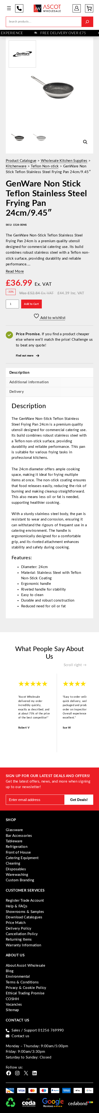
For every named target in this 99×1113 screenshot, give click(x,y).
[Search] (87, 22)
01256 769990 (19, 8)
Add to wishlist (52, 318)
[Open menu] (9, 8)
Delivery (16, 392)
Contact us (20, 1036)
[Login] (76, 8)
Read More (15, 271)
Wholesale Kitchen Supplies (64, 161)
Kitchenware (16, 166)
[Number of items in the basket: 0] (89, 8)
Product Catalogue (21, 161)
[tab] (49, 391)
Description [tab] (19, 372)
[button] (85, 142)
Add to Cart (31, 304)
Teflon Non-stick (45, 166)
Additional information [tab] (29, 382)
